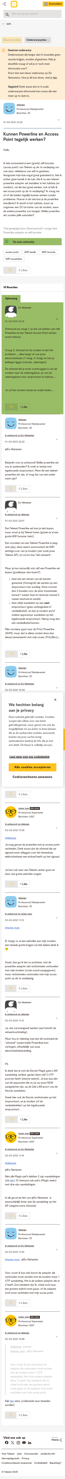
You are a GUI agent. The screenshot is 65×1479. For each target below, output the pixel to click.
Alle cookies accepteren (32, 767)
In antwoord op (19, 435)
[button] (58, 120)
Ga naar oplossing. (24, 242)
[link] (13, 41)
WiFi (8, 24)
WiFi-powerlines (14, 259)
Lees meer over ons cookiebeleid (29, 757)
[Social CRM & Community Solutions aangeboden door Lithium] (57, 1439)
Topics (4, 4)
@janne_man (12, 928)
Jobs (19, 1454)
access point (12, 252)
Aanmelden (55, 4)
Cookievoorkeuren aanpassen (32, 777)
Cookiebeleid (40, 1463)
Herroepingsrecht (10, 1458)
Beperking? (55, 1463)
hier (55, 78)
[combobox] (32, 14)
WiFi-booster (49, 252)
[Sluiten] (55, 699)
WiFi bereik (30, 252)
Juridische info (47, 1454)
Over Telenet (8, 1454)
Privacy (25, 1458)
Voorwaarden (31, 1454)
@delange (10, 838)
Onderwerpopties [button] (36, 40)
